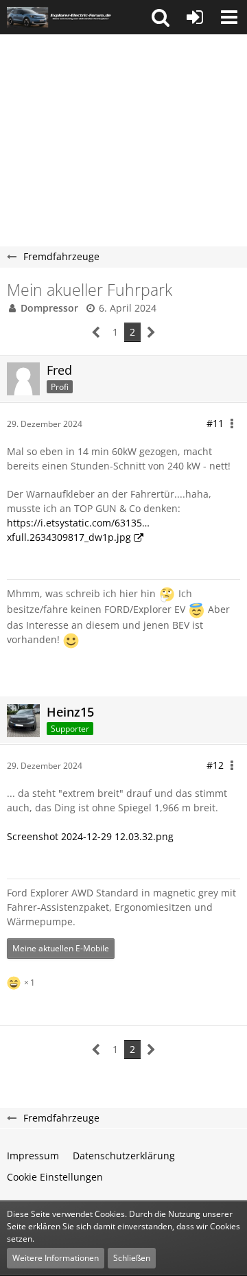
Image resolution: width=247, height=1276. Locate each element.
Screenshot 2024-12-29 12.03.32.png (90, 836)
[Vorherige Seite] (96, 333)
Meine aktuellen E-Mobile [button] (60, 948)
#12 (215, 765)
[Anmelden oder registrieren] (195, 17)
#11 (215, 423)
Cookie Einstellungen (55, 1176)
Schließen (131, 1258)
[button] (160, 17)
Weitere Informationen (55, 1258)
